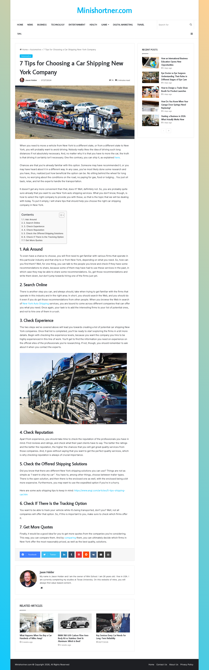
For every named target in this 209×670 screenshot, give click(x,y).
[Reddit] (86, 555)
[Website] (41, 588)
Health (93, 24)
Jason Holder (31, 80)
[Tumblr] (71, 555)
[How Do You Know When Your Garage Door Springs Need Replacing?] (150, 105)
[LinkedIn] (64, 555)
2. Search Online (32, 223)
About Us (173, 664)
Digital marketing (123, 24)
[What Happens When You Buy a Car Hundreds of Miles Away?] (36, 622)
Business (42, 24)
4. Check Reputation (34, 230)
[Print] (108, 555)
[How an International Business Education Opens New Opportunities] (150, 62)
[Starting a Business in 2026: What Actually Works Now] (150, 120)
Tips (19, 33)
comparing (70, 537)
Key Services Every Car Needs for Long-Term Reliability (111, 637)
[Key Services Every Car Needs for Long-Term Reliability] (113, 622)
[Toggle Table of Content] (60, 215)
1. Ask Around (30, 219)
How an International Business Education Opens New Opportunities (174, 61)
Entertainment (77, 24)
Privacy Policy (186, 664)
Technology (57, 24)
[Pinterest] (79, 555)
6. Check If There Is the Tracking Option (44, 237)
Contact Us (161, 664)
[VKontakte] (93, 555)
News (30, 24)
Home (20, 24)
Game (104, 24)
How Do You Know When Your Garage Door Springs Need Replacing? (174, 104)
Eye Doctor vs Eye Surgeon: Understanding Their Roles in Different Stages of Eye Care (174, 76)
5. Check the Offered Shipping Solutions (43, 233)
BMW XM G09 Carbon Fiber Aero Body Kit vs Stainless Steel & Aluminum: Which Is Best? (73, 638)
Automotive (35, 49)
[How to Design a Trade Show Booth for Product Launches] (150, 92)
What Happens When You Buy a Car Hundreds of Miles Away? (36, 637)
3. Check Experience (34, 226)
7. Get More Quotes (32, 240)
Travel (140, 24)
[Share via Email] (101, 555)
